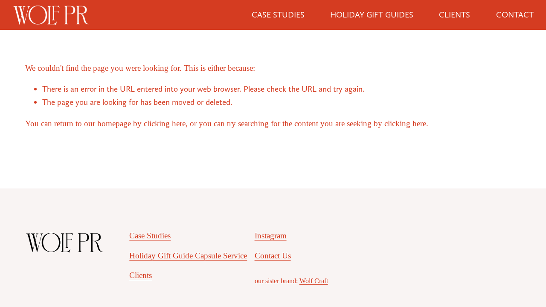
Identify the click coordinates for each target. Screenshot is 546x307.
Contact (515, 15)
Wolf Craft (313, 280)
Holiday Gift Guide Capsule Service (188, 255)
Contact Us (273, 255)
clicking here (165, 123)
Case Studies (278, 15)
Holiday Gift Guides (371, 15)
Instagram (271, 235)
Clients (454, 15)
